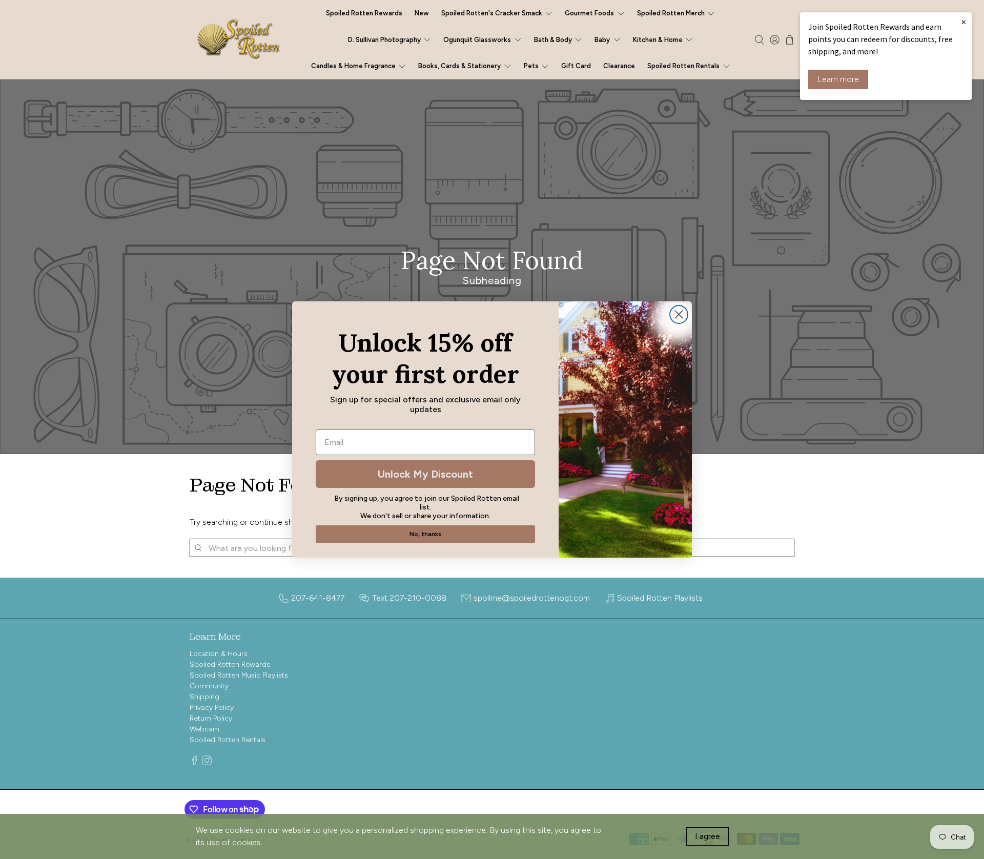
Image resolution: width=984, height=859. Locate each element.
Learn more (838, 79)
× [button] (963, 21)
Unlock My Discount (425, 474)
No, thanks (425, 534)
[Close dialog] (679, 314)
